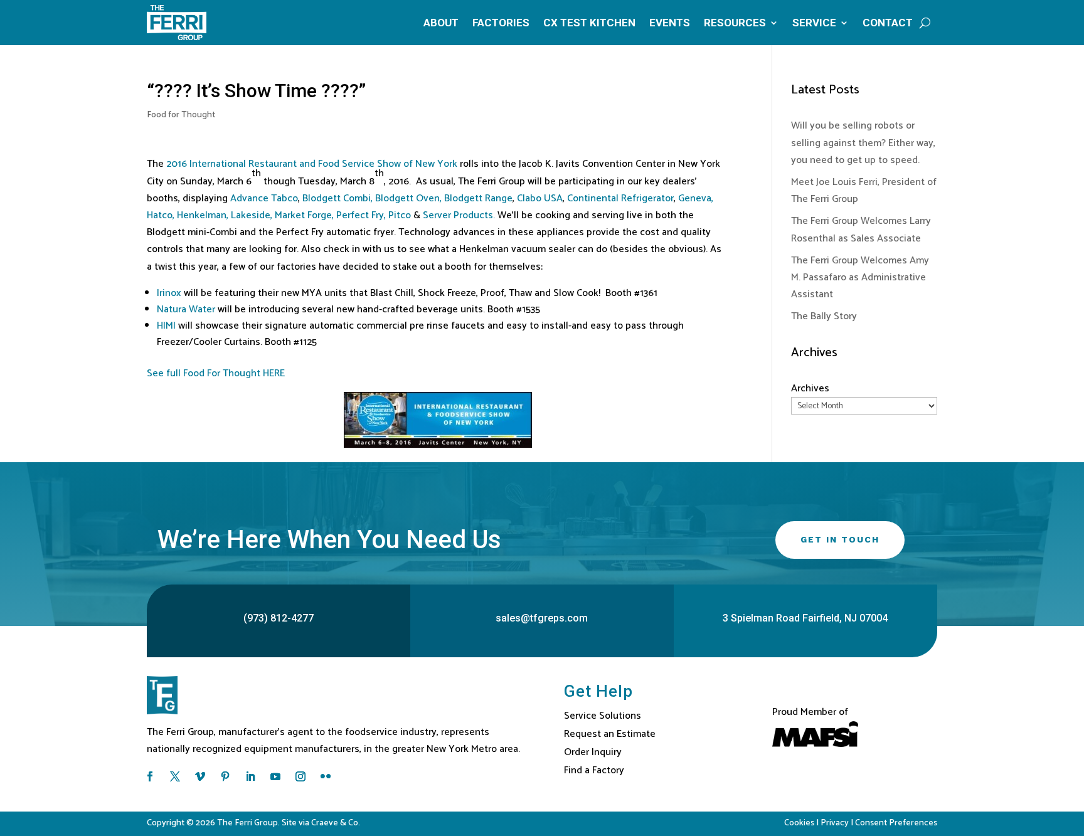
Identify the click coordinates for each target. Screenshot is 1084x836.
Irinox (169, 293)
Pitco (400, 215)
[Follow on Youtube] (275, 776)
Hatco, (160, 215)
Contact (888, 22)
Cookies (799, 823)
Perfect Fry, (361, 215)
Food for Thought (181, 115)
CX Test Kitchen (589, 22)
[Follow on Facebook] (150, 776)
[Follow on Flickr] (326, 776)
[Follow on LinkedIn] (250, 776)
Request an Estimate (610, 734)
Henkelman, (204, 215)
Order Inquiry (593, 752)
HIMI (166, 325)
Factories (500, 22)
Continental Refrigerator (620, 198)
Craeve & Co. (335, 823)
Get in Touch (839, 539)
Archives (810, 388)
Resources (735, 22)
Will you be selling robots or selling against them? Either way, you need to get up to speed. (863, 142)
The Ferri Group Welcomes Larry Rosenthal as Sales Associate (861, 229)
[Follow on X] (175, 776)
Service (814, 22)
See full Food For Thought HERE (216, 373)
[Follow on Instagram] (300, 776)
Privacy (835, 823)
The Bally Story (824, 316)
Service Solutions (602, 715)
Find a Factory (594, 770)
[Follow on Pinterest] (225, 776)
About (441, 22)
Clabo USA (540, 198)
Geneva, (695, 198)
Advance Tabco (264, 198)
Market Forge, (304, 215)
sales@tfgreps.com (542, 618)
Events (669, 22)
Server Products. (459, 215)
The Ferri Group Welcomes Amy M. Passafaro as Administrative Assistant (860, 277)
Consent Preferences (896, 823)
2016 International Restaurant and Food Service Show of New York (313, 164)
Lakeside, (251, 215)
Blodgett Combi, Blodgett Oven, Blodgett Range (407, 198)
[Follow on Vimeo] (200, 776)
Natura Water (186, 309)
